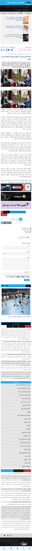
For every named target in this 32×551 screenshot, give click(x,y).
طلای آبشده (27, 463)
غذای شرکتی (27, 419)
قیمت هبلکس (26, 436)
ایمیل (28, 251)
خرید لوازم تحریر (26, 398)
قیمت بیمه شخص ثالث (24, 439)
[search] (2, 7)
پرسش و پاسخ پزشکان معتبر (23, 385)
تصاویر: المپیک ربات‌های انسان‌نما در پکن (19, 317)
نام (29, 246)
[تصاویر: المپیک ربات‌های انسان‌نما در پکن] (16, 301)
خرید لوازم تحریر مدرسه (24, 392)
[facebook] (5, 223)
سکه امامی (27, 456)
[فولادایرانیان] (16, 187)
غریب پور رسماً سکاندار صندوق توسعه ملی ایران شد (19, 473)
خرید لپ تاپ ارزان (25, 402)
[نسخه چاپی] (1, 50)
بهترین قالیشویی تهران (24, 453)
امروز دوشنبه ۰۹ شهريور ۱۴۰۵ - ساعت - (20, 7)
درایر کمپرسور (27, 422)
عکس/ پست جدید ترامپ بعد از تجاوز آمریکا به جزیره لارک (17, 341)
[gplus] (7, 223)
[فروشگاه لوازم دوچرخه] (16, 196)
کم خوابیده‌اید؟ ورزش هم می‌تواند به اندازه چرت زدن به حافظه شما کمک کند (13, 27)
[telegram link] (8, 535)
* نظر (28, 257)
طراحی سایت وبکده (25, 446)
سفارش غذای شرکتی (25, 443)
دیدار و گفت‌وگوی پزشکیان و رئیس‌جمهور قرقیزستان (18, 504)
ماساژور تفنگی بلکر (25, 409)
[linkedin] (10, 223)
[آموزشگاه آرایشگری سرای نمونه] (16, 205)
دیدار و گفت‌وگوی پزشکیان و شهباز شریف (21, 502)
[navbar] (30, 6)
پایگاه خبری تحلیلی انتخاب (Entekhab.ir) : (21, 89)
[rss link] (11, 535)
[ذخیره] (6, 50)
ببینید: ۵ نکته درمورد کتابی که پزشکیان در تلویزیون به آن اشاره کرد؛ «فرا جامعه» (15, 369)
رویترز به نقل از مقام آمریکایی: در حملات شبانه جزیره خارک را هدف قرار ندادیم (15, 490)
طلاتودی (28, 429)
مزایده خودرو (27, 449)
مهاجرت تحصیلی (26, 432)
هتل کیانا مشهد (26, 405)
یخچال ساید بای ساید (24, 395)
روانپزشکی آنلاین (26, 466)
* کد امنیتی (27, 272)
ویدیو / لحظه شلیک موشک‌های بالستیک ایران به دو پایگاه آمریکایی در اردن (15, 358)
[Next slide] (2, 285)
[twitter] (2, 223)
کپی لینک (4, 215)
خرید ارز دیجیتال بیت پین (23, 388)
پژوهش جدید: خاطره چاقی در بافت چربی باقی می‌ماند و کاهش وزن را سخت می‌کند (13, 19)
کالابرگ (28, 426)
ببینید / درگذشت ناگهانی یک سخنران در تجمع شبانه (18, 354)
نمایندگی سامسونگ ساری (23, 415)
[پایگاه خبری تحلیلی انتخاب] (28, 2)
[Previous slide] (7, 285)
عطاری (28, 412)
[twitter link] (4, 535)
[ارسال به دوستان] (4, 50)
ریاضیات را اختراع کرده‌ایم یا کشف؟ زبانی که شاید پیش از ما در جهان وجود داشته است (13, 36)
